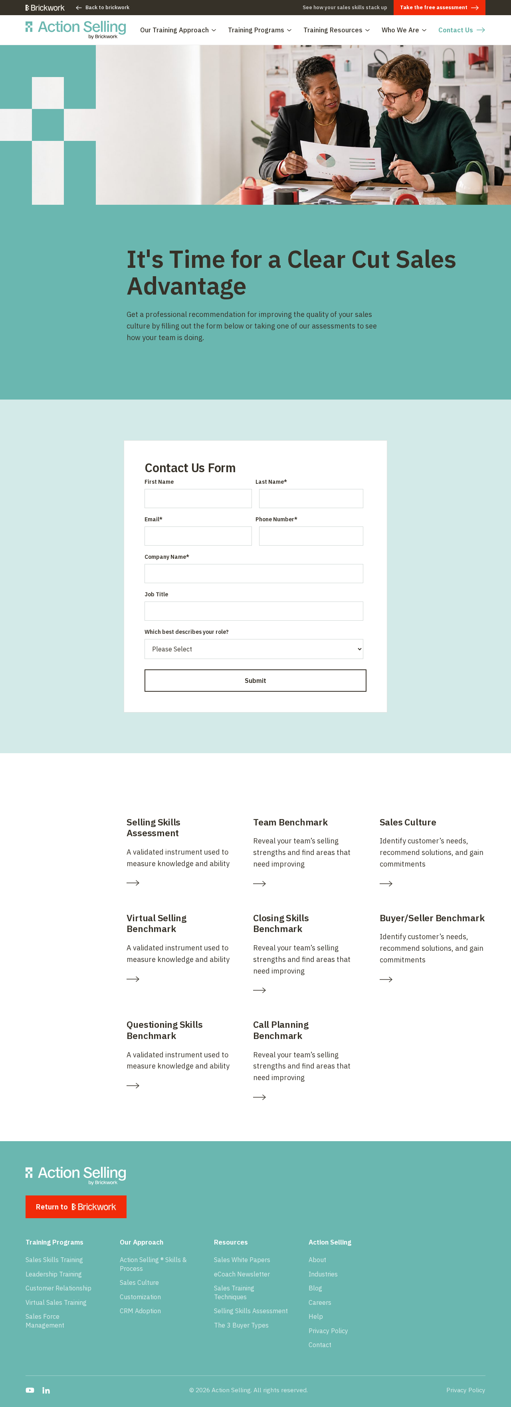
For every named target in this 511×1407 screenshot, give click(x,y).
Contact (320, 1345)
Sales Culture (139, 1282)
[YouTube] (30, 1390)
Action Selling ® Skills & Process (153, 1264)
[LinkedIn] (46, 1390)
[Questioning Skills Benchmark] (179, 1085)
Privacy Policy (328, 1331)
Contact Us (455, 30)
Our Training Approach (174, 30)
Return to (52, 1206)
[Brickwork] (45, 8)
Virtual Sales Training (56, 1302)
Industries (323, 1274)
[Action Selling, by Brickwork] (76, 30)
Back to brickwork (107, 7)
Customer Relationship (58, 1288)
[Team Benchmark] (306, 884)
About (317, 1260)
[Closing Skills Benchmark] (306, 990)
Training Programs (256, 30)
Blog (315, 1288)
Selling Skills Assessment (251, 1311)
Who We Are (400, 30)
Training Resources (332, 30)
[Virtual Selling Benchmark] (179, 979)
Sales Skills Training (54, 1260)
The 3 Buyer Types (241, 1325)
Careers (320, 1302)
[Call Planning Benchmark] (306, 1097)
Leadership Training (54, 1274)
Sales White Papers (242, 1260)
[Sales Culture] (432, 884)
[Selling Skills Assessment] (179, 883)
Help (316, 1316)
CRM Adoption (140, 1311)
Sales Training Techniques (234, 1292)
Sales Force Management (45, 1320)
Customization (140, 1297)
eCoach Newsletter (242, 1274)
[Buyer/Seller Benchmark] (432, 979)
